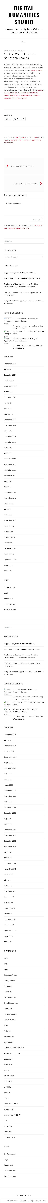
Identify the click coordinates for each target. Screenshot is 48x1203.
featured (39, 138)
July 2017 (7, 509)
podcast (7, 1092)
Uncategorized (19, 138)
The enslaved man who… (22, 326)
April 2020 (7, 453)
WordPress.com (10, 610)
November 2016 (10, 520)
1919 (6, 958)
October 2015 (9, 554)
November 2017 (10, 498)
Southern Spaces (36, 70)
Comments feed (10, 604)
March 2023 (8, 414)
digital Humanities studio (24, 15)
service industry (10, 1109)
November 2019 (10, 464)
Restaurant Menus (11, 1104)
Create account (9, 587)
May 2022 (7, 431)
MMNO (6, 1070)
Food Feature (9, 1037)
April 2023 (7, 408)
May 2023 (7, 403)
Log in (6, 593)
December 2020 (10, 442)
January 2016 (9, 543)
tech (5, 1120)
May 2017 (7, 515)
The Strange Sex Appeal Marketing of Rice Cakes (22, 278)
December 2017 (10, 492)
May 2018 (7, 481)
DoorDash (8, 1009)
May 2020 (7, 448)
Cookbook (8, 986)
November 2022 (10, 425)
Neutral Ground (10, 1076)
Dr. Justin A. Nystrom (15, 51)
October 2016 (9, 526)
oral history (8, 1087)
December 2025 (10, 364)
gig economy (9, 1042)
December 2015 (10, 548)
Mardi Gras (8, 1064)
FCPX (6, 1025)
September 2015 (10, 560)
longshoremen (10, 140)
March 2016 (8, 532)
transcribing (8, 1126)
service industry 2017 (12, 1115)
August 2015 (8, 565)
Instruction (8, 1059)
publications (23, 140)
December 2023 (10, 397)
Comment (36, 220)
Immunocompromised (12, 1053)
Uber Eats (7, 1132)
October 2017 (9, 504)
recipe (6, 1098)
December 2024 (10, 375)
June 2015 (7, 571)
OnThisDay (8, 1081)
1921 (6, 964)
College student (10, 981)
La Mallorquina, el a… (21, 346)
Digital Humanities (11, 1003)
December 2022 (10, 420)
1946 (6, 969)
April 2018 (7, 487)
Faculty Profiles (9, 1020)
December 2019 (10, 459)
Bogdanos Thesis (10, 975)
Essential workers (10, 1014)
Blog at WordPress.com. (24, 1195)
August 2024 (8, 392)
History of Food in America (14, 1048)
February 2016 (9, 537)
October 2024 (9, 380)
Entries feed (8, 598)
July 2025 (7, 369)
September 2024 (10, 386)
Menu (24, 41)
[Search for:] (24, 241)
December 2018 (10, 470)
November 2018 (10, 476)
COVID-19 (7, 992)
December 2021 (10, 436)
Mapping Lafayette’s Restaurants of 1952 (19, 273)
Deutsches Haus (10, 997)
